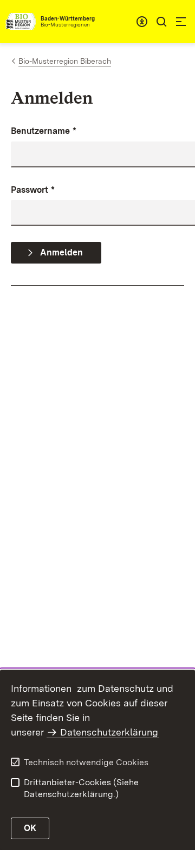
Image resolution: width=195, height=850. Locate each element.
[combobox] (142, 21)
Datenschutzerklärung (109, 732)
